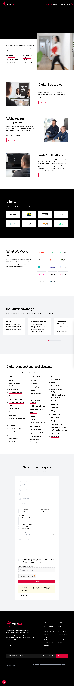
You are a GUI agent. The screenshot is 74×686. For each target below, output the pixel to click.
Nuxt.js (46, 639)
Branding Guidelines (63, 637)
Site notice (51, 656)
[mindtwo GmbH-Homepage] (7, 4)
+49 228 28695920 (12, 656)
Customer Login (62, 656)
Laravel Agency (43, 664)
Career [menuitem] (69, 4)
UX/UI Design (47, 645)
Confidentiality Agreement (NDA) (41, 588)
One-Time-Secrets (62, 639)
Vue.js (45, 637)
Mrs (29, 481)
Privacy (45, 656)
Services (46, 622)
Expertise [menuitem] (49, 4)
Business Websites (49, 629)
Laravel (46, 634)
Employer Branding (49, 631)
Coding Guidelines (62, 634)
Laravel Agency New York (53, 664)
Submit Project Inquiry (65, 362)
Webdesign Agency (10, 665)
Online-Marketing (48, 642)
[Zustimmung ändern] (4, 681)
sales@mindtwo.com (64, 357)
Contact (60, 626)
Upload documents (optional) (25, 566)
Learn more (43, 102)
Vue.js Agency (62, 664)
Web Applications (48, 626)
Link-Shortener (61, 642)
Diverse (36, 481)
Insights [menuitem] (62, 4)
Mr (22, 481)
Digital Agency (36, 664)
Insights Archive (62, 629)
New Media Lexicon (62, 631)
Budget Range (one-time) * (24, 532)
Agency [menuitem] (55, 4)
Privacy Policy (32, 559)
